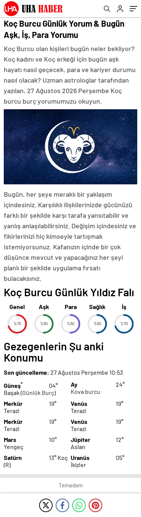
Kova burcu (85, 391)
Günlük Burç (38, 392)
